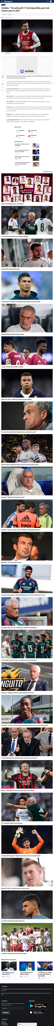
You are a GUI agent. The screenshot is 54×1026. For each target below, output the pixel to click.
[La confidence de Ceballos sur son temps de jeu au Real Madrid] (45, 966)
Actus (3, 4)
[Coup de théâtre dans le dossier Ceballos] (27, 966)
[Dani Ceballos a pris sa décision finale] (9, 966)
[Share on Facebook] (8, 14)
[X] (33, 131)
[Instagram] (21, 136)
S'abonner (5, 1012)
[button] (2, 1)
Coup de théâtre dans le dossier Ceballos (26, 973)
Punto (2, 17)
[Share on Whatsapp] (2, 87)
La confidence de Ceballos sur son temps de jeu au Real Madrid (45, 974)
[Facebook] (21, 131)
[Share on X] (10, 14)
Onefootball (4, 1023)
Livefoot (3, 1021)
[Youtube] (33, 136)
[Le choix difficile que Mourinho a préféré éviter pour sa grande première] (36, 164)
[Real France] (9, 1)
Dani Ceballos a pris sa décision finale (8, 973)
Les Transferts (4, 1024)
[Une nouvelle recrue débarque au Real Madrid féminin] (36, 145)
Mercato (4, 970)
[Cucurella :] (36, 158)
